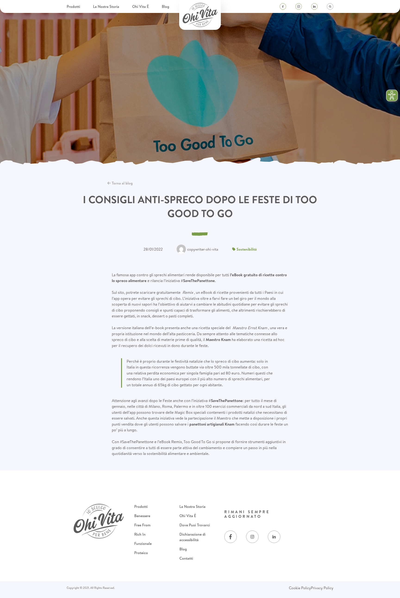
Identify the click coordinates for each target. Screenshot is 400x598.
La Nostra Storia (106, 6)
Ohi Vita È (141, 6)
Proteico (141, 552)
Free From (142, 524)
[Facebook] (283, 6)
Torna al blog (122, 183)
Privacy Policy (322, 587)
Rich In (140, 534)
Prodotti (74, 6)
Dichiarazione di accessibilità (192, 537)
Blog (165, 6)
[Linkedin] (314, 6)
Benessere (142, 515)
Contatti (186, 558)
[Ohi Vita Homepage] (200, 15)
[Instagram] (298, 6)
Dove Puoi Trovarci (194, 524)
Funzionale (143, 543)
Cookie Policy (300, 587)
